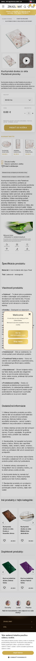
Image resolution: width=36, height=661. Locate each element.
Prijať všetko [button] (18, 653)
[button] (18, 657)
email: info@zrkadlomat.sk (11, 1)
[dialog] (18, 646)
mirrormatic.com (18, 334)
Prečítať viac (14, 648)
